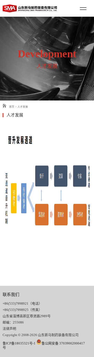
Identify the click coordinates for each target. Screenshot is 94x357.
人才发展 (22, 106)
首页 (11, 106)
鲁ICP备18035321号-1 (19, 343)
